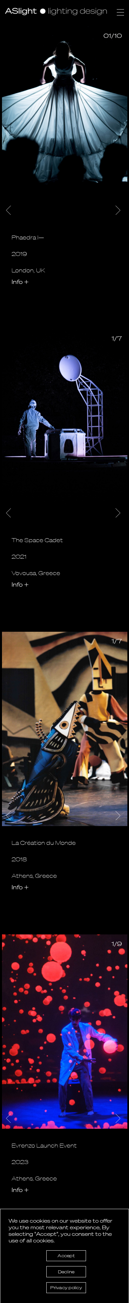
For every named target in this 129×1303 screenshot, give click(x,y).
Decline (66, 1271)
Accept (66, 1255)
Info (20, 281)
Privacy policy (66, 1287)
